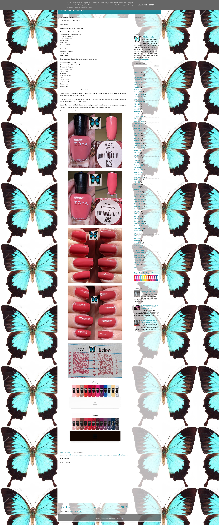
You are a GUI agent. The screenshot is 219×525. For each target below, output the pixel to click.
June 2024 (137, 106)
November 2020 (139, 201)
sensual (106, 455)
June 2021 (137, 184)
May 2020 (137, 216)
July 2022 (137, 153)
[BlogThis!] (77, 452)
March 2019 (137, 243)
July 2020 (137, 211)
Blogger (120, 518)
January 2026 (138, 77)
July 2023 (137, 133)
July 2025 (137, 84)
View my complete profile (141, 59)
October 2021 (138, 175)
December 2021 (139, 170)
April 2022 (137, 160)
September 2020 (139, 206)
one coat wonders (86, 455)
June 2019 (137, 235)
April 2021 (137, 189)
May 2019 (137, 238)
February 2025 (138, 89)
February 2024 (138, 116)
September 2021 (139, 177)
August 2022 (138, 150)
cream (76, 455)
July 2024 (137, 104)
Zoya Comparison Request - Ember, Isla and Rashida (149, 321)
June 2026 (137, 72)
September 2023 (139, 128)
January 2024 (138, 118)
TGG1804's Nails (72, 10)
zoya (116, 455)
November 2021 (139, 172)
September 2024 (139, 101)
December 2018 (139, 250)
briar (71, 455)
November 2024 (139, 97)
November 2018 (139, 252)
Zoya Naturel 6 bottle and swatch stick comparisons (148, 292)
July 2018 (137, 262)
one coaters (96, 455)
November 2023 (139, 123)
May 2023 (137, 138)
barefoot (67, 455)
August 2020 (138, 209)
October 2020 (138, 204)
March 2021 (137, 192)
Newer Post (65, 507)
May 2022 (137, 157)
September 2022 (139, 148)
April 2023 (137, 140)
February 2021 (138, 194)
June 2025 (137, 87)
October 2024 (138, 99)
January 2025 (138, 92)
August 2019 (138, 231)
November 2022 (139, 145)
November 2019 (139, 223)
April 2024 (137, 111)
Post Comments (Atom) (75, 511)
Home (95, 507)
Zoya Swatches (123, 455)
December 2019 (139, 221)
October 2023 (138, 126)
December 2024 (139, 94)
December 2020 (139, 199)
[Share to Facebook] (80, 452)
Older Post (125, 507)
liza (79, 455)
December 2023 (139, 121)
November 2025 (139, 79)
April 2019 (137, 240)
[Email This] (75, 452)
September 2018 (139, 257)
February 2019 (138, 245)
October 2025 (138, 82)
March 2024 (137, 114)
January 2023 (138, 143)
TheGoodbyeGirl (148, 37)
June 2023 (137, 135)
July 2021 (137, 182)
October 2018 (138, 255)
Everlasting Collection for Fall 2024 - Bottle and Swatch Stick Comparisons (150, 306)
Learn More (142, 5)
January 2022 (138, 167)
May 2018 (137, 267)
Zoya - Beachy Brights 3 (143, 273)
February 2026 (138, 75)
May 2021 (137, 187)
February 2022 (138, 165)
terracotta (112, 455)
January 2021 (138, 196)
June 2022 (137, 155)
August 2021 (138, 179)
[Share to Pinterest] (81, 452)
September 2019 (139, 228)
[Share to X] (78, 452)
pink (101, 455)
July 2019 (137, 233)
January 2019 (138, 248)
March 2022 (137, 162)
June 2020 (137, 213)
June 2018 (137, 265)
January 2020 (138, 218)
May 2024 (137, 109)
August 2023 (138, 131)
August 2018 (138, 260)
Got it (151, 5)
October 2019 (138, 226)
